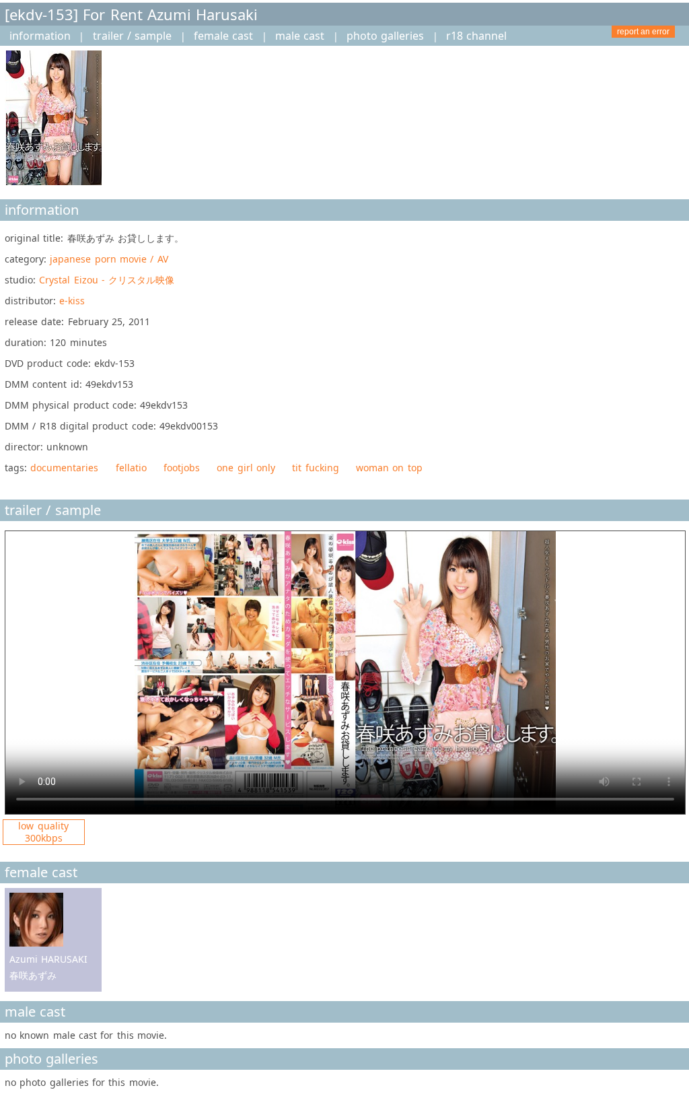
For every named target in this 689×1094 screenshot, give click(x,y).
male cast (299, 35)
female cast (223, 35)
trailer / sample (132, 35)
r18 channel (476, 35)
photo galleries (385, 35)
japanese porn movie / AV (109, 258)
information (40, 35)
